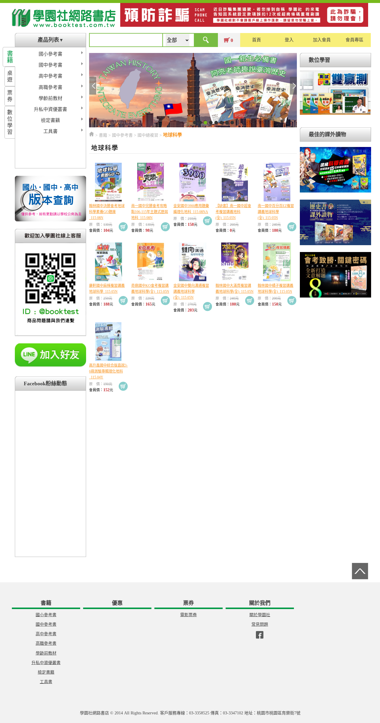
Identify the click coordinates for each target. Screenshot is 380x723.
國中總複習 (147, 135)
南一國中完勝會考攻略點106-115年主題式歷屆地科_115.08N (149, 212)
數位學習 (9, 122)
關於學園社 (259, 615)
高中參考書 (50, 76)
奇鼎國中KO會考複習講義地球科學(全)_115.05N (150, 289)
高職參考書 (50, 87)
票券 (9, 96)
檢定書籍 (50, 120)
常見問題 (259, 624)
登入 (289, 39)
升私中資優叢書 (50, 109)
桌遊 (9, 76)
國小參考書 (50, 54)
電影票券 (188, 615)
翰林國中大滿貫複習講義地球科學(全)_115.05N (235, 289)
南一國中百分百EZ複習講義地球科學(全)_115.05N (276, 212)
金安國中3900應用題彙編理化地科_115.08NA (191, 209)
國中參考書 (50, 65)
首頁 (256, 39)
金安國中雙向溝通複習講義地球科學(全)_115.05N (191, 292)
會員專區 (354, 39)
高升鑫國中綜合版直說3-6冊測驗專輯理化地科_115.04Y (108, 371)
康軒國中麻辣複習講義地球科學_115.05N (107, 289)
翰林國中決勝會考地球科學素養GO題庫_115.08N (107, 212)
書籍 (10, 57)
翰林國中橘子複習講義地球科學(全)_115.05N (275, 289)
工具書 (50, 131)
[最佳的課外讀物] (335, 192)
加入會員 (322, 39)
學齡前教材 (50, 98)
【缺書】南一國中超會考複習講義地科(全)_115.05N (233, 212)
